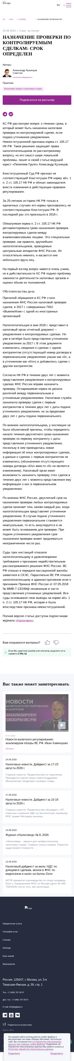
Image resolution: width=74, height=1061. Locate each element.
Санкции (6, 940)
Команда (7, 948)
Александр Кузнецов (25, 70)
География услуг (10, 932)
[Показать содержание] (68, 5)
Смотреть (10, 749)
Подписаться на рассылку (37, 99)
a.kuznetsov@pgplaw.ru (23, 77)
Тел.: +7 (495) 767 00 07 (13, 992)
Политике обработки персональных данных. (31, 1049)
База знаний (8, 956)
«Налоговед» (24, 620)
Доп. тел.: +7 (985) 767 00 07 (15, 1000)
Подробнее (14, 1053)
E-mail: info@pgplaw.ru (12, 1007)
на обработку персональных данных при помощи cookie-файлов (34, 1043)
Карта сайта (8, 1030)
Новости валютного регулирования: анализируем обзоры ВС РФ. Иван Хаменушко (37, 741)
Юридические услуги (12, 924)
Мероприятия (9, 964)
